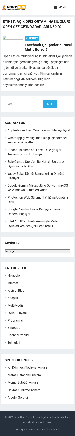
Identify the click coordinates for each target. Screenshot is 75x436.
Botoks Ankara (50, 429)
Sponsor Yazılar (18, 335)
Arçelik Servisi (18, 397)
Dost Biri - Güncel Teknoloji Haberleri (35, 417)
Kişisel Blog (16, 290)
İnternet (32, 38)
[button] (60, 8)
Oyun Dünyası (17, 313)
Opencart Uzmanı (42, 422)
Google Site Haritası (27, 429)
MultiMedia (15, 305)
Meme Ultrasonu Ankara (24, 375)
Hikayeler (14, 275)
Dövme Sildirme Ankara (24, 390)
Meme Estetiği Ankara (23, 382)
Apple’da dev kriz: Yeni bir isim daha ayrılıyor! (39, 130)
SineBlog (14, 328)
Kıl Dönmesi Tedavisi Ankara (27, 367)
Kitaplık (13, 298)
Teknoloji (14, 343)
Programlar (15, 320)
